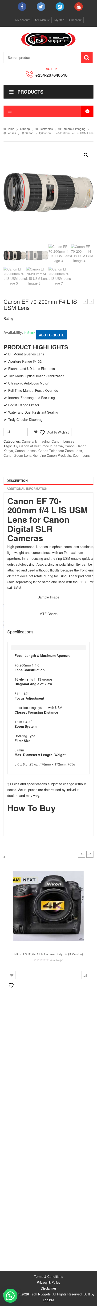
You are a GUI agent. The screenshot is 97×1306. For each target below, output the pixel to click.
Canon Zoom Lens (17, 455)
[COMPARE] (85, 975)
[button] (86, 155)
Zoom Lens (81, 455)
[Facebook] (22, 6)
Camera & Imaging (73, 129)
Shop (26, 129)
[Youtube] (78, 6)
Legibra (48, 1300)
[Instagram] (60, 6)
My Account (22, 20)
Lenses (11, 133)
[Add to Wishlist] (12, 975)
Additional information (27, 488)
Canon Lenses (25, 450)
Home (10, 129)
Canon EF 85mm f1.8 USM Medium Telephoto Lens (85, 301)
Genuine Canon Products (52, 455)
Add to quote (51, 335)
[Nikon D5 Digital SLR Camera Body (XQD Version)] (48, 906)
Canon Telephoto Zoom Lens (60, 450)
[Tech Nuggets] (48, 39)
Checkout (75, 20)
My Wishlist (42, 20)
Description (17, 480)
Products (30, 91)
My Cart (59, 20)
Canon (29, 133)
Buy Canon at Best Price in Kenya (38, 446)
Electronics (46, 129)
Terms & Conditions (48, 1276)
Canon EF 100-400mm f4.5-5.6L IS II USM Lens (91, 301)
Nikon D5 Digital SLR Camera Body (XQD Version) (48, 954)
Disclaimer (48, 1288)
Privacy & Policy (48, 1282)
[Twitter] (41, 6)
